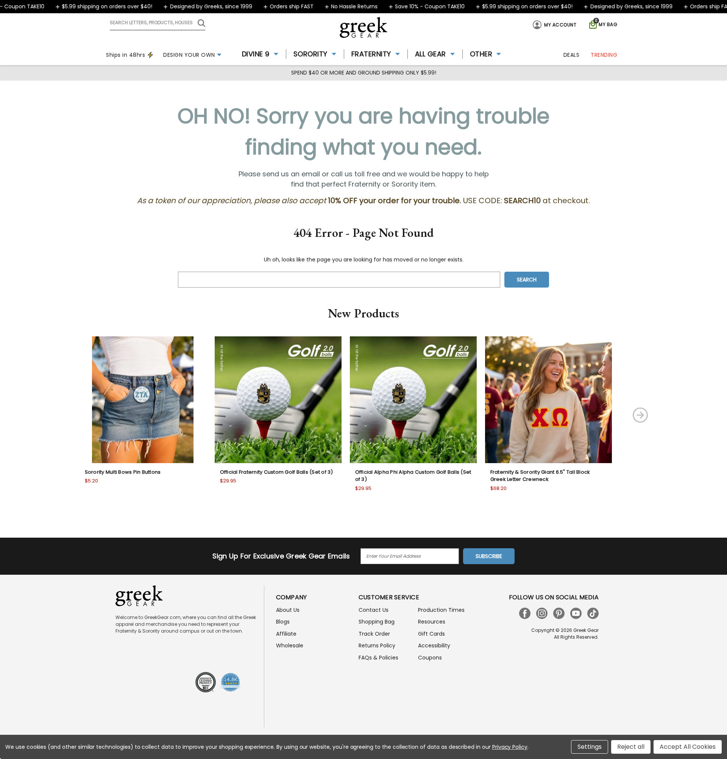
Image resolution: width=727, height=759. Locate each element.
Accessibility (434, 645)
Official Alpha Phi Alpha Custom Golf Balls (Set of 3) (413, 475)
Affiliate (286, 634)
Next (640, 415)
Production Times (441, 610)
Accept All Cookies (688, 746)
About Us (288, 610)
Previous (50, 415)
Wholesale (289, 645)
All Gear (430, 54)
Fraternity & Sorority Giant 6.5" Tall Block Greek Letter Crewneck (540, 475)
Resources (431, 621)
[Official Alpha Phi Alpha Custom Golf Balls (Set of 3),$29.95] (413, 399)
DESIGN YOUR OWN (189, 55)
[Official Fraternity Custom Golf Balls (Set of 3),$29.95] (278, 399)
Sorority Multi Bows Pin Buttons (123, 472)
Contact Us (373, 610)
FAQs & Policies (378, 657)
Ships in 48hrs (125, 55)
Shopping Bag (377, 621)
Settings (589, 746)
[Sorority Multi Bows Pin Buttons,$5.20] (143, 399)
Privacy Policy (509, 747)
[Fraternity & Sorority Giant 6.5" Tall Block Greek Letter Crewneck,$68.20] (548, 399)
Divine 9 (256, 54)
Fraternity (371, 54)
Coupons (430, 657)
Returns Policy (377, 645)
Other (481, 54)
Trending (604, 55)
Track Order (374, 634)
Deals (571, 55)
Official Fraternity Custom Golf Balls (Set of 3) (276, 472)
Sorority (310, 54)
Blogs (283, 621)
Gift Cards (431, 634)
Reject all (630, 746)
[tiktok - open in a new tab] (593, 613)
